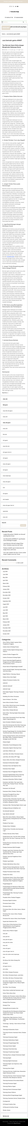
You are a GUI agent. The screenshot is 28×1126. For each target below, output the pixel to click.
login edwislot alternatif (8, 814)
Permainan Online (7, 906)
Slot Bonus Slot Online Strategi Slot (11, 960)
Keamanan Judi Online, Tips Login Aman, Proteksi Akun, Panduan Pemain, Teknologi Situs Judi (13, 784)
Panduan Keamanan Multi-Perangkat (11, 847)
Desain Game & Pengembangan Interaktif (12, 666)
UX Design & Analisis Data (9, 1104)
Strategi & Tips (6, 1005)
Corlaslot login (10, 256)
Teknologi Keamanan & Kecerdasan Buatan (13, 1080)
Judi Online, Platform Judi (9, 751)
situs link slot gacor (7, 411)
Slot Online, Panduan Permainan (10, 972)
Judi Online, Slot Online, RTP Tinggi (11, 756)
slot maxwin (6, 499)
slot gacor (5, 440)
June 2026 (5, 574)
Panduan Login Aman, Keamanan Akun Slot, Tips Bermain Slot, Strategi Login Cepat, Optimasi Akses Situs (13, 852)
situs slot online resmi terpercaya (11, 954)
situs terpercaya (7, 475)
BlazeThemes (17, 1123)
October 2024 (6, 634)
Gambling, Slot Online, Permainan (11, 696)
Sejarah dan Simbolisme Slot (10, 921)
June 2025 (5, 610)
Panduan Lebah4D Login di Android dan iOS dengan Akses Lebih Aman (13, 1)
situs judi (5, 933)
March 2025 (6, 619)
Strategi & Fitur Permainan (9, 1002)
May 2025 (5, 613)
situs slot (5, 416)
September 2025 (7, 601)
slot (4, 487)
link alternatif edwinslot (8, 811)
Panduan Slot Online (8, 874)
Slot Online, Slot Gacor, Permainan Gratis (12, 978)
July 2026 (5, 571)
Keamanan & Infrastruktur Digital (10, 762)
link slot (5, 434)
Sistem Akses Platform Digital (10, 930)
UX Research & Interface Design (10, 1107)
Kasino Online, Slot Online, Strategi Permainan (14, 760)
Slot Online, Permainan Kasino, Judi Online (13, 975)
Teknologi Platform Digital (9, 1086)
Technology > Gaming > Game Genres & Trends (14, 1023)
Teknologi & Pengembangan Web (11, 1043)
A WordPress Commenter (9, 563)
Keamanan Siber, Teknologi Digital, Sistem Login (14, 805)
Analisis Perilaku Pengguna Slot (10, 654)
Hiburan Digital (6, 742)
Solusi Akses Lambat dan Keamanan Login (13, 990)
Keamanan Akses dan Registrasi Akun (12, 765)
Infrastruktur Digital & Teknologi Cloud (12, 748)
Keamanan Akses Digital (9, 768)
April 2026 (5, 580)
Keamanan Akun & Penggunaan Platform (12, 771)
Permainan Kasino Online (9, 903)
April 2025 (5, 616)
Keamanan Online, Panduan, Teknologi (12, 791)
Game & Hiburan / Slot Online (10, 699)
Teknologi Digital (7, 1058)
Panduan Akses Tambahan (9, 826)
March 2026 (6, 583)
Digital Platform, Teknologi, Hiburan (11, 674)
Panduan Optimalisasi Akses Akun (11, 864)
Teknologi (5, 1026)
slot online (5, 969)
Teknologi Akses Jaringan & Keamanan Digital (14, 1055)
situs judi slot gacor (7, 939)
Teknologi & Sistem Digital (9, 1046)
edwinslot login (6, 689)
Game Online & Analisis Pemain (10, 702)
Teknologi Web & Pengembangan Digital (12, 1095)
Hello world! (20, 563)
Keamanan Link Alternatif (9, 788)
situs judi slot (6, 936)
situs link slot (6, 446)
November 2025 (6, 595)
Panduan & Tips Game (8, 823)
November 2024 (6, 631)
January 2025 (6, 625)
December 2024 (6, 628)
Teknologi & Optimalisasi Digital (10, 1040)
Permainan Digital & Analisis (10, 900)
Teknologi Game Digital (8, 1068)
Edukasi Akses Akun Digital (9, 677)
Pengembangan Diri (7, 883)
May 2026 (5, 577)
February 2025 (6, 622)
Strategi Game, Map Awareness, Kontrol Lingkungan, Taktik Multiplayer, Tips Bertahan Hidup (13, 1019)
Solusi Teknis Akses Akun (9, 993)
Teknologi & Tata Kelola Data (10, 1049)
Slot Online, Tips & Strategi (9, 987)
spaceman (5, 511)
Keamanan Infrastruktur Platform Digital (12, 779)
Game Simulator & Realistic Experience (12, 722)
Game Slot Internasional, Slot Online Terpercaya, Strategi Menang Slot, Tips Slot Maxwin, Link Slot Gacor (14, 726)
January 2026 (6, 589)
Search (4, 522)
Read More (4, 392)
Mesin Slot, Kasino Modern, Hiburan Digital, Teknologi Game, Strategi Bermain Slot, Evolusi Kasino (14, 818)
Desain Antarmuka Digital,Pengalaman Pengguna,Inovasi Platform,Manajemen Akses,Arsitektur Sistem (12, 662)
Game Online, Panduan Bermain (10, 710)
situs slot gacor (6, 464)
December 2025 (6, 592)
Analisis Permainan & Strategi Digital (12, 657)
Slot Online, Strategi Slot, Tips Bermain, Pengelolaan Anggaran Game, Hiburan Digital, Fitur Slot (14, 982)
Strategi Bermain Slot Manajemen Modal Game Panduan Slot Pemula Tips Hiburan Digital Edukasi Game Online (14, 1013)
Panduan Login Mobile (8, 861)
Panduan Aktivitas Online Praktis (11, 833)
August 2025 (6, 604)
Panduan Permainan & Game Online (11, 871)
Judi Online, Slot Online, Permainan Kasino (13, 754)
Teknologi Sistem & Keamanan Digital (12, 1089)
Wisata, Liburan (6, 1110)
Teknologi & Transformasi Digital (11, 1052)
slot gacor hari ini (7, 452)
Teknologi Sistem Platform (9, 1092)
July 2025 (5, 607)
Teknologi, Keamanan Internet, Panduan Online (14, 1098)
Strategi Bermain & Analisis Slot (10, 1008)
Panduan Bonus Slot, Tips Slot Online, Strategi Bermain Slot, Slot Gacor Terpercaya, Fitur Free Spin (14, 838)
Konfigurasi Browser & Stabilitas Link (12, 808)
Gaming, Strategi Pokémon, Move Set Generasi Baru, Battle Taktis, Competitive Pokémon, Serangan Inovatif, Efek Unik (14, 737)
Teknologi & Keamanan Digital (10, 1037)
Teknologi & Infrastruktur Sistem (10, 1029)
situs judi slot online (8, 942)
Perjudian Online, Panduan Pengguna (11, 897)
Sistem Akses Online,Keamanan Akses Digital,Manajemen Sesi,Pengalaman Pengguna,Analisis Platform (12, 926)
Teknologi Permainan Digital (9, 1083)
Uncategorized (6, 1101)
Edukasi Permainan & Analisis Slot (11, 680)
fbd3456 (5, 50)
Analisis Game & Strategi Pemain (11, 647)
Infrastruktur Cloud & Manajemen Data (12, 745)
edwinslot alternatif (7, 686)
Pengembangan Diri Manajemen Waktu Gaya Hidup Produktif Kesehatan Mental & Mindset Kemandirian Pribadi (13, 888)
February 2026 (6, 586)
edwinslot (5, 683)
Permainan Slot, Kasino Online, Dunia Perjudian (14, 918)
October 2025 (6, 598)
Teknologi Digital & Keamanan (10, 1061)
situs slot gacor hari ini (8, 505)
